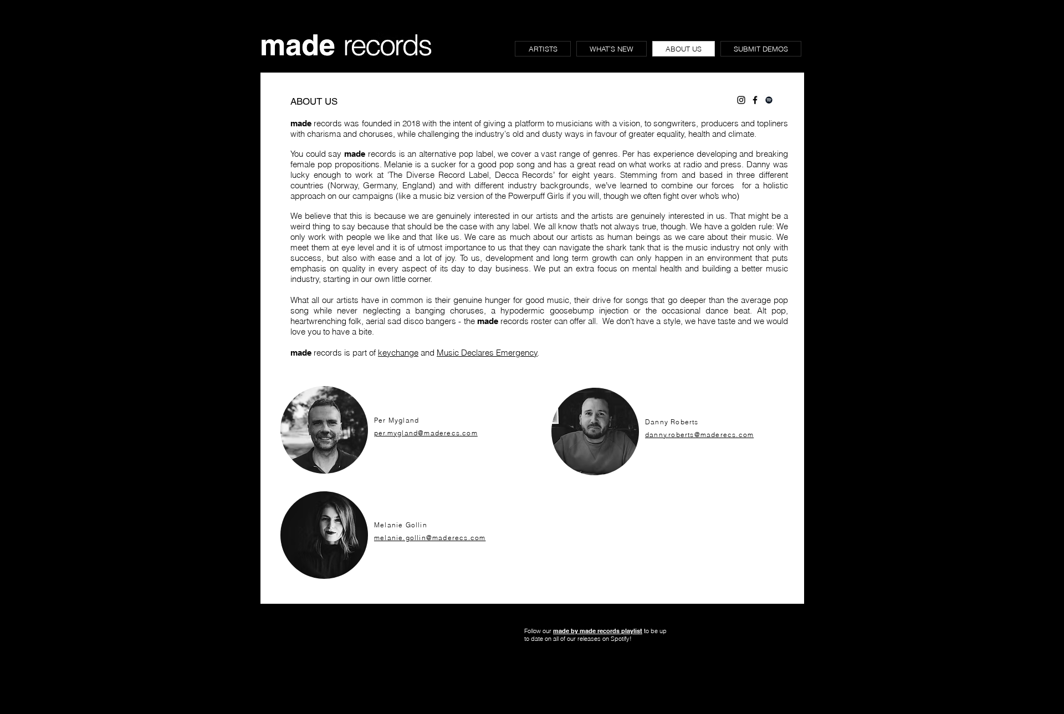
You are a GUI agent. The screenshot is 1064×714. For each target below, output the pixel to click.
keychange (398, 352)
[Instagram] (741, 100)
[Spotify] (769, 100)
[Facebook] (755, 100)
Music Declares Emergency (487, 352)
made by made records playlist (597, 631)
